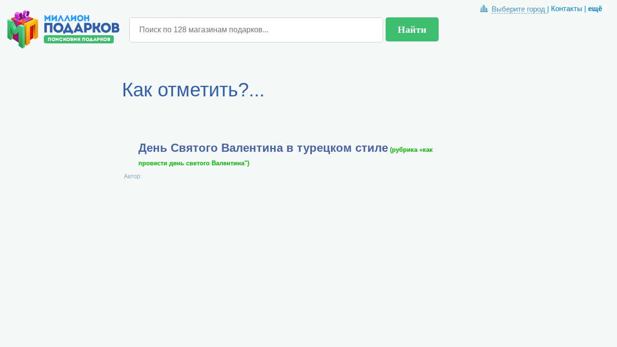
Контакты (566, 9)
